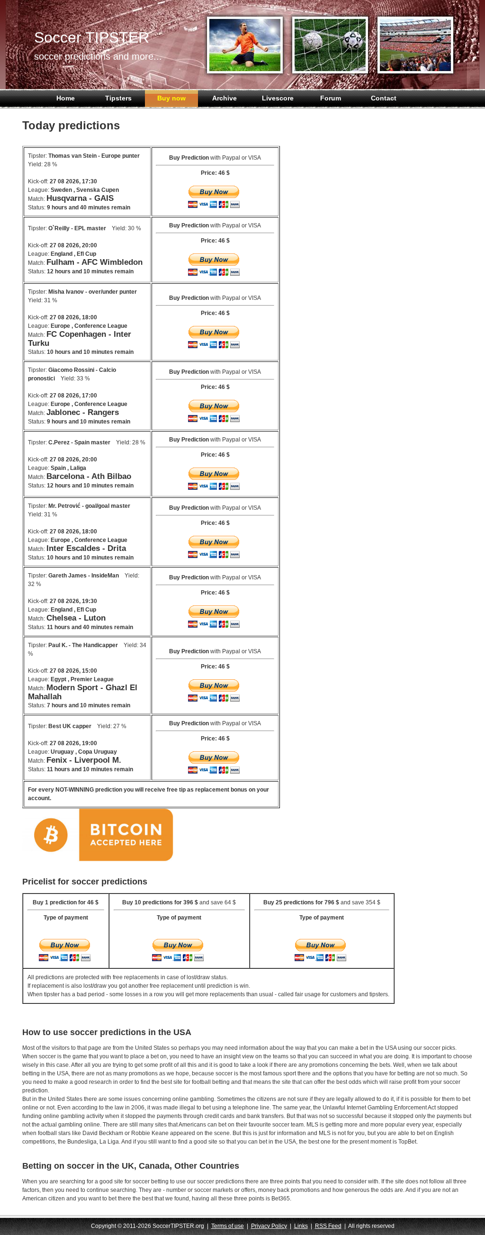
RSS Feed (328, 1226)
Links (301, 1226)
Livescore (278, 98)
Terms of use (227, 1226)
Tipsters (118, 98)
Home (65, 98)
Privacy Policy (269, 1226)
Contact (383, 98)
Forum (330, 98)
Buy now (171, 98)
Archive (224, 98)
